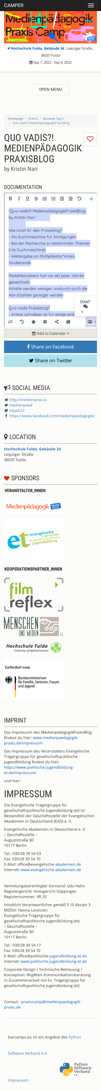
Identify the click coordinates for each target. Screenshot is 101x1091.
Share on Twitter (53, 360)
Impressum (18, 1080)
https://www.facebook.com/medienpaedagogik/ (52, 415)
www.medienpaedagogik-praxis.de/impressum (41, 740)
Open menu (50, 89)
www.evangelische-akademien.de (51, 869)
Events (33, 118)
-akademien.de (67, 864)
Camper (13, 5)
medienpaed (20, 405)
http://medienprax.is (28, 399)
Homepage (15, 118)
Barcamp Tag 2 (53, 118)
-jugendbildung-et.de (67, 955)
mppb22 (17, 410)
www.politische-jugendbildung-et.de (54, 961)
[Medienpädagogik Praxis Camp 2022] (50, 27)
